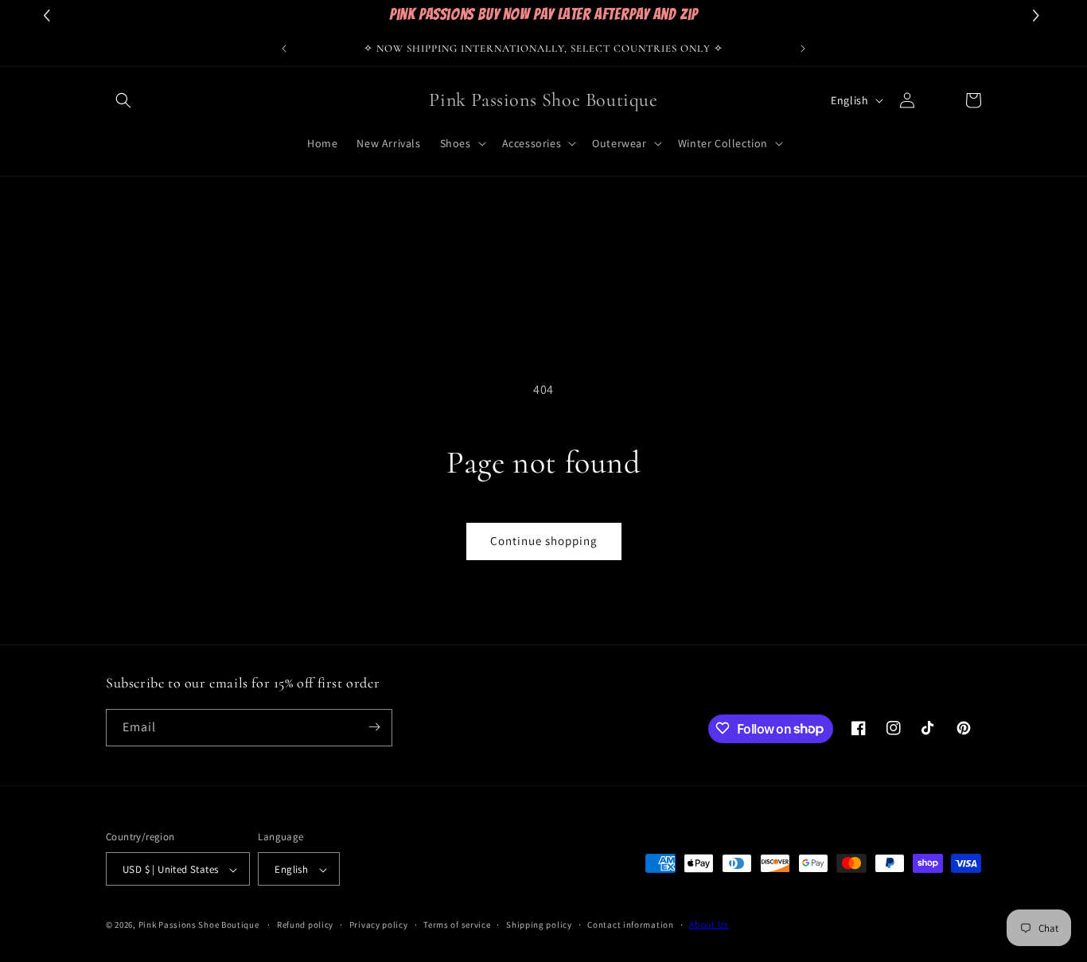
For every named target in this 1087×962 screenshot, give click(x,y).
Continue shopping (544, 540)
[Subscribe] (374, 727)
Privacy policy (378, 924)
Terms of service (456, 924)
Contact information (630, 924)
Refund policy (305, 924)
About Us (709, 925)
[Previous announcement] (284, 48)
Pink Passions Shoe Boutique (198, 925)
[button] (123, 100)
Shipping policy (539, 924)
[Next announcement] (802, 48)
